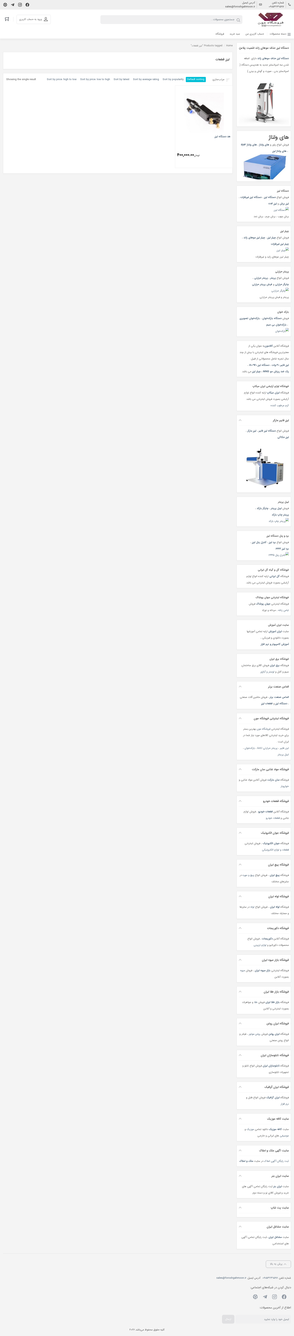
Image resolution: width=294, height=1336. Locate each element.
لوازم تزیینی (260, 945)
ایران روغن (274, 1034)
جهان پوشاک (263, 604)
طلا (255, 1002)
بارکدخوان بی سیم (276, 325)
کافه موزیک (275, 1129)
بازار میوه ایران (262, 970)
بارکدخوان (250, 748)
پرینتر (273, 278)
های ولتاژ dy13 (249, 145)
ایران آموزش (275, 631)
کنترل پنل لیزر (259, 542)
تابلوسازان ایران (271, 1066)
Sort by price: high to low (62, 79)
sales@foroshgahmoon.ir (240, 7)
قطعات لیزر (267, 703)
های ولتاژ (264, 145)
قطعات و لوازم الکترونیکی (275, 850)
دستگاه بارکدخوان (272, 318)
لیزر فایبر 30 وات (280, 365)
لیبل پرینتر (276, 508)
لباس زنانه (283, 610)
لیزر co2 (272, 204)
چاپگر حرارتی (282, 284)
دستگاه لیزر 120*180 (259, 365)
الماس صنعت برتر (279, 697)
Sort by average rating (146, 79)
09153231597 (276, 7)
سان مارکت (273, 780)
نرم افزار (285, 1104)
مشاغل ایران (275, 1237)
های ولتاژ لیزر (279, 151)
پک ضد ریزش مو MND (276, 371)
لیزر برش (284, 204)
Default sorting (195, 79)
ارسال (228, 1319)
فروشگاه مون (263, 729)
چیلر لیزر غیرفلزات (280, 244)
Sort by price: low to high (95, 79)
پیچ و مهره (248, 875)
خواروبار (285, 786)
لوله (252, 907)
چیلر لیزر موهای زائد (254, 238)
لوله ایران (275, 907)
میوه (242, 970)
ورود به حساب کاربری (30, 19)
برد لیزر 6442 (282, 549)
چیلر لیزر (271, 238)
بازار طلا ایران (272, 1002)
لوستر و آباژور (266, 672)
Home (229, 46)
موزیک (250, 1129)
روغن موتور (254, 1034)
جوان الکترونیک (271, 843)
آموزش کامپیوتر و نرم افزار (275, 644)
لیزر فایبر (284, 748)
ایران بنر (277, 1186)
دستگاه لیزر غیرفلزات (251, 197)
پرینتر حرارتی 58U (267, 748)
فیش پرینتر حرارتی (262, 284)
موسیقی (284, 1136)
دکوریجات (267, 939)
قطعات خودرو (265, 812)
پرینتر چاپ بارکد (280, 515)
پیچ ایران (275, 875)
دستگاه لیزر (270, 197)
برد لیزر (272, 542)
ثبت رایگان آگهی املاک (276, 1161)
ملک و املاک (246, 1161)
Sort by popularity (173, 79)
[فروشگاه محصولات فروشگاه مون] (271, 19)
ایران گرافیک (273, 1097)
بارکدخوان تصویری (249, 318)
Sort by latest (121, 79)
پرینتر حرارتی (261, 278)
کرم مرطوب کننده (280, 405)
